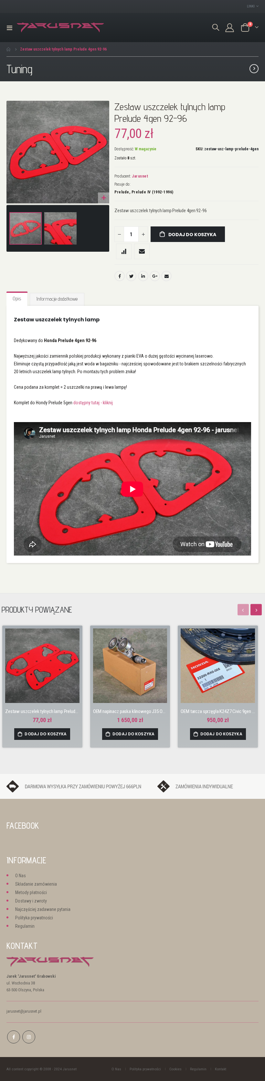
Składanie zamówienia (36, 884)
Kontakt (220, 1069)
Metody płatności (31, 892)
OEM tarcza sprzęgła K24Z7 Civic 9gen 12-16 (218, 711)
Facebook (119, 276)
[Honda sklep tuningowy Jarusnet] (60, 28)
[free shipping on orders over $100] (78, 786)
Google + (155, 276)
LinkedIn (143, 276)
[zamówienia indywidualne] (208, 786)
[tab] (16, 299)
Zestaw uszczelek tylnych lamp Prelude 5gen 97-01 (42, 711)
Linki (251, 6)
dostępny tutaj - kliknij (93, 402)
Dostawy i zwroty (31, 900)
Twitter (131, 276)
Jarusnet (140, 176)
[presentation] (256, 609)
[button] (103, 198)
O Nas (20, 875)
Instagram (28, 1036)
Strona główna (8, 49)
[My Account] (229, 27)
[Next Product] (254, 68)
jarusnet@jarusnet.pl (23, 1011)
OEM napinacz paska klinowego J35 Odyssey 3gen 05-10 (130, 711)
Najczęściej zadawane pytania (42, 909)
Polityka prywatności (34, 917)
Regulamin (25, 926)
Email (166, 276)
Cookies (175, 1069)
